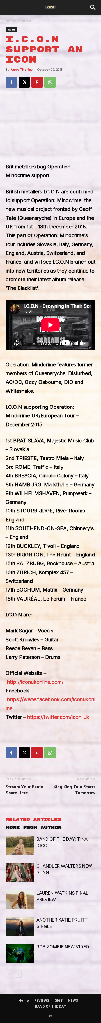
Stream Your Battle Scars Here (24, 789)
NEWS (73, 1000)
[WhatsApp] (50, 82)
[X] (24, 82)
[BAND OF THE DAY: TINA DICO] (20, 845)
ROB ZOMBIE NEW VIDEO (62, 947)
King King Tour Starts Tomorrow (74, 789)
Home (11, 21)
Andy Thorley (22, 69)
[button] (93, 7)
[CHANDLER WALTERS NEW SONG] (20, 872)
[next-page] (18, 974)
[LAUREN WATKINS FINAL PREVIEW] (20, 899)
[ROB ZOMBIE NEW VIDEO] (20, 953)
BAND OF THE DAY (50, 1006)
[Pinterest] (37, 82)
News (26, 21)
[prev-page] (9, 974)
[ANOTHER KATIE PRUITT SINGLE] (20, 926)
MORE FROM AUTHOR (33, 827)
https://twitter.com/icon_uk (58, 717)
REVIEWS (41, 1000)
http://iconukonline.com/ (35, 682)
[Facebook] (11, 82)
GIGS (58, 1000)
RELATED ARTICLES (33, 819)
